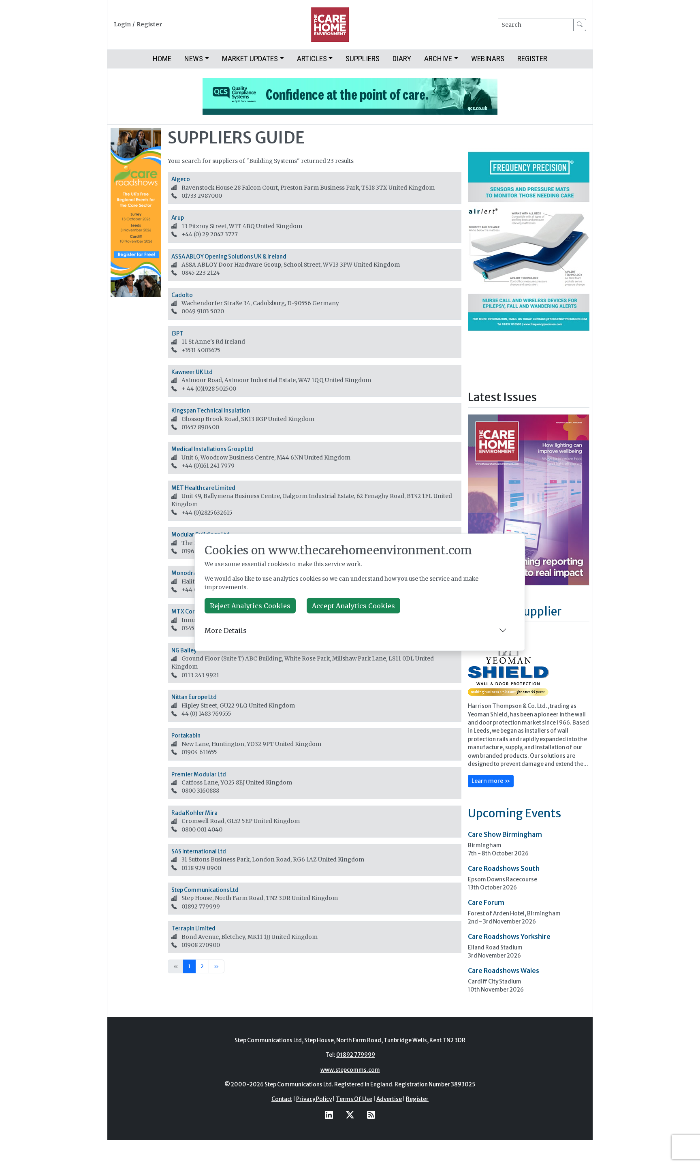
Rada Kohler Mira (194, 813)
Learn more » (491, 781)
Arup (177, 217)
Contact (281, 1099)
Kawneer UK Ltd (192, 372)
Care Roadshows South (504, 868)
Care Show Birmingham (505, 834)
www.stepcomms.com (350, 1070)
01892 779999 (355, 1055)
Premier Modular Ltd (198, 774)
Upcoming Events (514, 813)
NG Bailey (183, 650)
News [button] (193, 58)
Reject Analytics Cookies (250, 606)
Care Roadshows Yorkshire (509, 936)
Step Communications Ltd (205, 890)
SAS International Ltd (198, 851)
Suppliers (363, 58)
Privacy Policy (314, 1099)
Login (122, 24)
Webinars (487, 58)
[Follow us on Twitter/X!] (350, 1115)
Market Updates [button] (250, 58)
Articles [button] (312, 58)
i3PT (177, 333)
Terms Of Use (354, 1099)
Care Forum (486, 902)
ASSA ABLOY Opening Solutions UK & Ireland (228, 256)
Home (162, 58)
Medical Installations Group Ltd (212, 449)
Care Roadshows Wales (503, 970)
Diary (402, 58)
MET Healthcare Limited (203, 488)
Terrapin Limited (193, 928)
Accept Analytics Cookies (353, 606)
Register (149, 24)
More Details (226, 630)
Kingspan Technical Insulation (210, 410)
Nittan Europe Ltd (194, 697)
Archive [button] (438, 58)
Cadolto (182, 295)
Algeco (180, 179)
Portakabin (186, 735)
